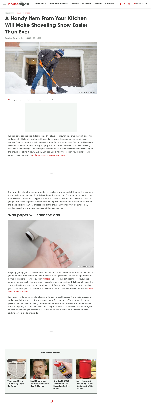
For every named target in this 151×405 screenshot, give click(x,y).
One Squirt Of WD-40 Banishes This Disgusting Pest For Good (61, 385)
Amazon (46, 278)
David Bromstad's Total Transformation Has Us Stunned (39, 383)
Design (98, 3)
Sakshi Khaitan (12, 38)
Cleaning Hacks (23, 13)
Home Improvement (58, 3)
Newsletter (141, 3)
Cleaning (87, 3)
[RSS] (129, 4)
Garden (75, 3)
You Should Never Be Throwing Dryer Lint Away (15, 383)
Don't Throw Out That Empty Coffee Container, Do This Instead (84, 385)
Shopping (109, 3)
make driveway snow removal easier (49, 155)
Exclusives (40, 3)
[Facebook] (120, 4)
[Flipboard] (125, 4)
